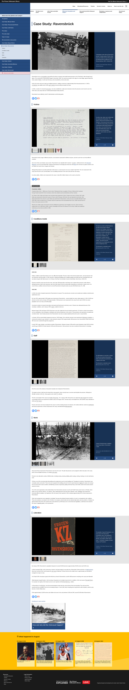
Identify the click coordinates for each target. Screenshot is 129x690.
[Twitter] (36, 98)
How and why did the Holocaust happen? (87, 12)
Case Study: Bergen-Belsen (8, 42)
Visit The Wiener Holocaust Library (117, 1)
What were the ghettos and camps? (68, 12)
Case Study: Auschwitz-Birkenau (9, 64)
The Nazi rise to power (39, 12)
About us (110, 6)
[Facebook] (33, 98)
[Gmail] (38, 98)
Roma (75, 164)
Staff (3, 52)
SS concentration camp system (9, 39)
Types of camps (5, 36)
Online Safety (27, 680)
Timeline (93, 6)
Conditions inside (5, 50)
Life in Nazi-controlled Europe (52, 12)
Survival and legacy (122, 12)
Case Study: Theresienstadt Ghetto (10, 24)
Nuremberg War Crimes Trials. (103, 248)
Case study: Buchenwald (8, 70)
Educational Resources (82, 6)
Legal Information (28, 679)
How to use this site (118, 6)
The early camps (6, 33)
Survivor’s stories (101, 6)
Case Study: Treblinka (7, 67)
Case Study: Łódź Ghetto (8, 27)
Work (3, 55)
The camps (4, 30)
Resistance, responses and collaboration (105, 12)
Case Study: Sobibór (6, 61)
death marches (89, 569)
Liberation (4, 57)
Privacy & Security (28, 677)
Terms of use (27, 676)
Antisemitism (31, 11)
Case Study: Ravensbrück (8, 46)
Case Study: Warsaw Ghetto (8, 21)
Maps (74, 6)
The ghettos (5, 18)
